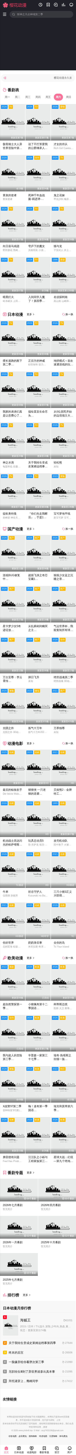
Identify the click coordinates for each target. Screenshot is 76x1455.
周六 (58, 97)
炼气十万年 (35, 728)
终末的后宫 (16, 1352)
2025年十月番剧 (51, 1242)
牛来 (5, 891)
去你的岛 (59, 942)
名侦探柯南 (61, 297)
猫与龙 (58, 246)
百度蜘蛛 (53, 1436)
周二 (17, 97)
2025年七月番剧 (13, 1279)
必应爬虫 (23, 1436)
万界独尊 (59, 728)
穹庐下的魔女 (36, 246)
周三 (27, 97)
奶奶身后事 (35, 942)
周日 (68, 97)
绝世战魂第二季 (63, 677)
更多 (30, 314)
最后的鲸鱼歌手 (12, 789)
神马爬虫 (63, 1436)
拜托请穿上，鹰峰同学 (23, 1381)
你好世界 (8, 942)
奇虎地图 (43, 1436)
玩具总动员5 (36, 840)
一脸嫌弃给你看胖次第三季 (26, 1362)
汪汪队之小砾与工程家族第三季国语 (38, 1161)
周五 (48, 97)
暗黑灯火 (8, 297)
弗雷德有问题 (11, 1157)
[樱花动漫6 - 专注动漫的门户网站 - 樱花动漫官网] (15, 5)
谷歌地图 (12, 1436)
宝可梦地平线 (62, 513)
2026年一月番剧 (13, 1242)
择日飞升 (33, 677)
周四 (38, 97)
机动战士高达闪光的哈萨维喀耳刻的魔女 (12, 844)
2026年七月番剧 (13, 1205)
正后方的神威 (36, 360)
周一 (7, 97)
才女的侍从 (61, 144)
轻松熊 (58, 462)
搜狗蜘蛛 (33, 1436)
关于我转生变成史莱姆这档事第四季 (38, 466)
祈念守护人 (35, 891)
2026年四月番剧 (51, 1205)
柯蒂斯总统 (61, 1004)
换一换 (67, 314)
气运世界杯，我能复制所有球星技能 (63, 629)
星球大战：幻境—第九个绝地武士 (63, 1161)
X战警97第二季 (12, 1106)
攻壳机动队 (61, 840)
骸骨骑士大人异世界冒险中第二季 (12, 148)
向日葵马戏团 (11, 246)
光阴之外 (8, 728)
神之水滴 (8, 462)
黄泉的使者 (10, 195)
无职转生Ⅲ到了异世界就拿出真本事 (32, 1371)
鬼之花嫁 (59, 195)
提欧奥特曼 (10, 513)
